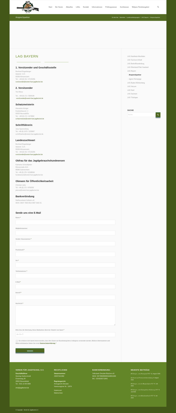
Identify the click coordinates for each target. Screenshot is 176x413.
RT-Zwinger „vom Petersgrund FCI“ (141, 373)
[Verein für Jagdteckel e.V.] (31, 7)
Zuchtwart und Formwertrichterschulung (142, 378)
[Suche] (158, 7)
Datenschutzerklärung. (47, 343)
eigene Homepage (135, 79)
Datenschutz (58, 393)
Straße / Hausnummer (23, 239)
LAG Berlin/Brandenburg (135, 64)
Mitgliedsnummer (21, 228)
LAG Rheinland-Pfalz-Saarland (137, 67)
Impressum (58, 390)
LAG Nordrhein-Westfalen (136, 56)
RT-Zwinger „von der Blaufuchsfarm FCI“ (142, 384)
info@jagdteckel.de (22, 388)
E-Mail (18, 282)
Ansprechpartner (23, 17)
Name (18, 217)
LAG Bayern (131, 71)
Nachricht (19, 303)
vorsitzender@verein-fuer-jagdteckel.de (29, 82)
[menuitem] (50, 7)
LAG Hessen (131, 86)
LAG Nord (130, 90)
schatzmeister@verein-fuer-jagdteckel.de (30, 119)
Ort (17, 260)
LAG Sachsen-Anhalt (134, 60)
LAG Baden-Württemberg (136, 83)
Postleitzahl (20, 250)
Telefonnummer (21, 271)
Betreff (18, 293)
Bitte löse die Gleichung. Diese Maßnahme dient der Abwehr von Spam (40, 330)
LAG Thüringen (132, 97)
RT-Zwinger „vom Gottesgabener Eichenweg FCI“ (144, 390)
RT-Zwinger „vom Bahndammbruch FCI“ (142, 396)
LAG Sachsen (132, 94)
